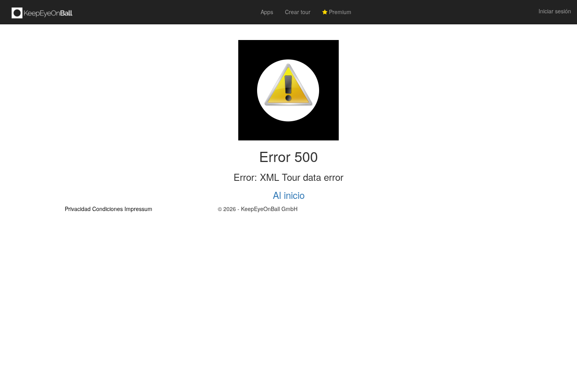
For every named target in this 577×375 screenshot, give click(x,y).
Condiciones (107, 209)
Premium (339, 12)
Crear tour (297, 12)
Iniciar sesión (555, 11)
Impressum (138, 209)
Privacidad (78, 209)
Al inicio (289, 195)
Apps (267, 12)
